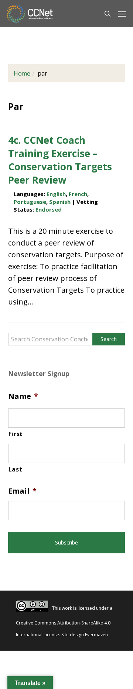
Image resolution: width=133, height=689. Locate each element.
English (56, 194)
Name (23, 396)
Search (108, 338)
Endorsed (48, 209)
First (15, 434)
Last (15, 469)
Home (22, 73)
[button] (122, 13)
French (78, 194)
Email (22, 491)
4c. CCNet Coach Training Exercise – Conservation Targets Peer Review (60, 160)
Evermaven (96, 634)
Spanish (60, 201)
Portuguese (30, 201)
